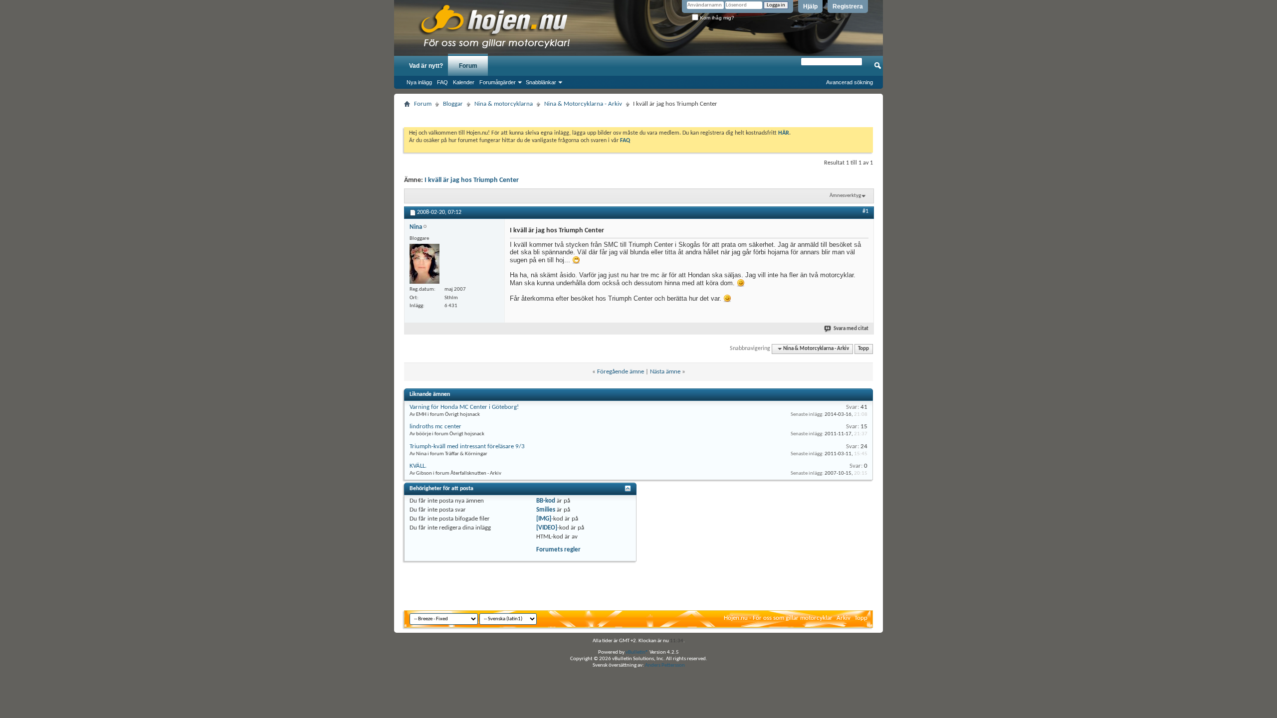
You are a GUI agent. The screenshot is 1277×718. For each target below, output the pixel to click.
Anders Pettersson (665, 665)
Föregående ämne (620, 371)
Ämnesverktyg (845, 195)
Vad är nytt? (426, 65)
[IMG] (543, 519)
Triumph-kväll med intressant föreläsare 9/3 (467, 446)
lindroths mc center (435, 426)
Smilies (545, 510)
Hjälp (810, 6)
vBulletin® (637, 652)
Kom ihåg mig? (716, 17)
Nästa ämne (665, 371)
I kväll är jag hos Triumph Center (472, 180)
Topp (863, 349)
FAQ (442, 82)
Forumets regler (558, 549)
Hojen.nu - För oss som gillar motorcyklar (778, 618)
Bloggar (453, 104)
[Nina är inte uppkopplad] (424, 264)
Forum (468, 65)
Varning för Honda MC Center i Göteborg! (464, 407)
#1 (865, 211)
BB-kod (545, 501)
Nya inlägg (419, 82)
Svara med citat (851, 329)
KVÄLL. (418, 466)
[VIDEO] (546, 528)
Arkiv (844, 618)
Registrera (848, 6)
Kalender (463, 82)
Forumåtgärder (497, 82)
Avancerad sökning (849, 82)
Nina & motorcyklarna (503, 104)
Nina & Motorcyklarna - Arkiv (583, 104)
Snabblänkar (541, 82)
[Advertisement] (638, 114)
